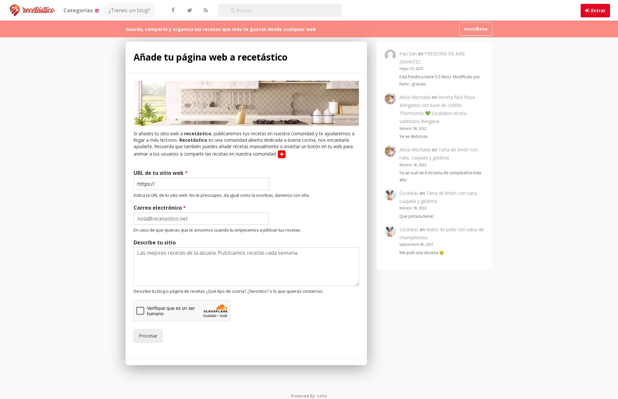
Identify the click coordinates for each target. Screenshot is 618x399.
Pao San (408, 54)
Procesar (148, 336)
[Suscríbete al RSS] (205, 10)
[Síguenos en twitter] (189, 10)
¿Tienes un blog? (129, 10)
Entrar (598, 10)
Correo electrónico (160, 207)
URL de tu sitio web (161, 173)
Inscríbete (476, 29)
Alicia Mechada (415, 97)
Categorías (78, 10)
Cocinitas (408, 193)
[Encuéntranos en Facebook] (173, 10)
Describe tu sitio (155, 242)
